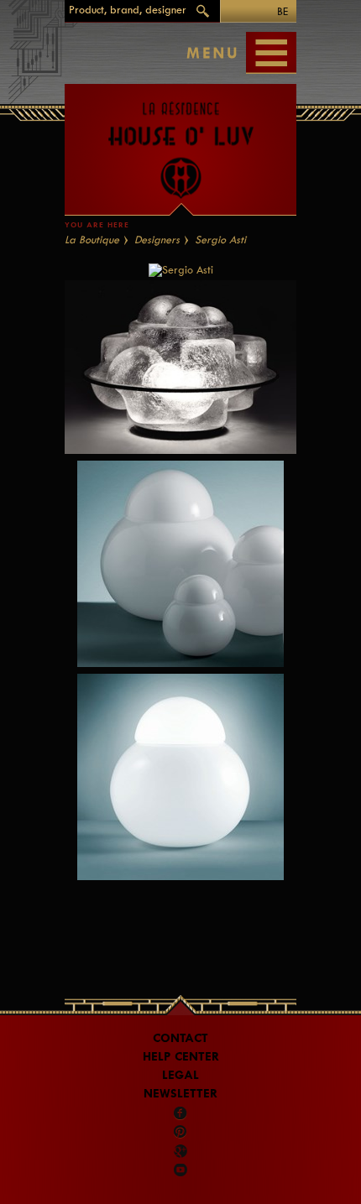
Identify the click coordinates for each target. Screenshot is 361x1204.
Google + (181, 1151)
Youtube (180, 1169)
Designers (157, 239)
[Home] (180, 142)
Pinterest (180, 1132)
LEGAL (180, 1075)
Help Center (181, 1057)
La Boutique (92, 239)
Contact (180, 1038)
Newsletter (180, 1094)
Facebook (180, 1113)
